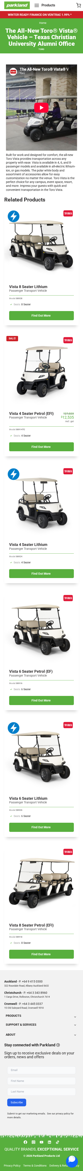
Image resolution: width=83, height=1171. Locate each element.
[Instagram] (33, 1142)
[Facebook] (25, 1142)
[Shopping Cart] (78, 5)
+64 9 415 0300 (32, 981)
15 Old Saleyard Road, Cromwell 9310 (24, 1008)
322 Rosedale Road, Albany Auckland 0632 (26, 985)
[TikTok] (57, 1142)
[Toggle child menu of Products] (41, 1016)
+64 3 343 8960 (37, 992)
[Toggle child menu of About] (41, 1034)
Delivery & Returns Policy (64, 1165)
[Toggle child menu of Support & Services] (41, 1024)
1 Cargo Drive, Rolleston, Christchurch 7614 (27, 996)
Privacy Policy (12, 1165)
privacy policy (63, 1113)
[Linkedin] (49, 1142)
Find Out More (41, 315)
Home (42, 22)
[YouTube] (41, 1142)
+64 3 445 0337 (32, 1003)
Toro (41, 49)
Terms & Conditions (35, 1165)
